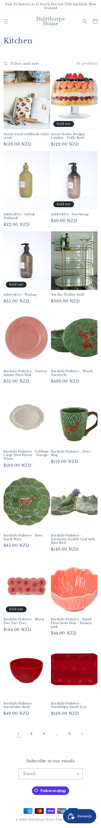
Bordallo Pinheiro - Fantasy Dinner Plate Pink (25, 373)
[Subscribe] (77, 773)
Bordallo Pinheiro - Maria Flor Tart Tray (24, 621)
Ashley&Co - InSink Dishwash (19, 216)
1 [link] (19, 734)
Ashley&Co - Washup (20, 294)
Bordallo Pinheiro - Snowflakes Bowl (19, 705)
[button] (6, 21)
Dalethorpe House (41, 819)
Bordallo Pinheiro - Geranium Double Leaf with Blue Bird (73, 539)
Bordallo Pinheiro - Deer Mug (70, 453)
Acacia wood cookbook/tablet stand (27, 136)
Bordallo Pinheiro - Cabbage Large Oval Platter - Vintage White (26, 455)
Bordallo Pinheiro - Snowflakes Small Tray (69, 705)
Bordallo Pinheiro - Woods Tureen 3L (72, 373)
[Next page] (82, 734)
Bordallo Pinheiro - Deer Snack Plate (23, 537)
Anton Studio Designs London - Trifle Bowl (68, 136)
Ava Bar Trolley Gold (67, 294)
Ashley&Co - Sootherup (70, 214)
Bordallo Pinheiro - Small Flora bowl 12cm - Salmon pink (71, 622)
